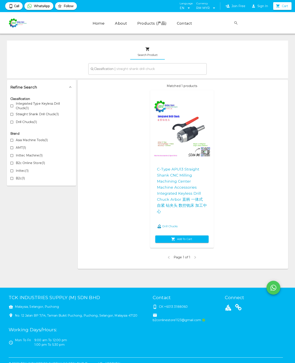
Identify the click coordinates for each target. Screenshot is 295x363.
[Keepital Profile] (228, 307)
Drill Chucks (170, 226)
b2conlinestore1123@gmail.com (177, 320)
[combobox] (147, 69)
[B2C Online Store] (238, 308)
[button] (41, 87)
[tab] (147, 52)
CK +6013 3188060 (173, 307)
